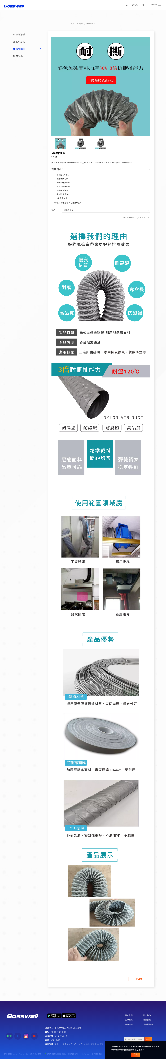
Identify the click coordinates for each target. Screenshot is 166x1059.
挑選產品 (80, 24)
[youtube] (34, 1036)
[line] (9, 1036)
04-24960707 (61, 1036)
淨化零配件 (91, 24)
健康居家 (18, 55)
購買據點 (147, 1020)
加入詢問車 (144, 217)
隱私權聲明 (148, 1024)
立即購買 (129, 1020)
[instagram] (26, 1036)
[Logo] (14, 6)
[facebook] (17, 1036)
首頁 (72, 24)
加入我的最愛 (128, 217)
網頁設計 (98, 1054)
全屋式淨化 (19, 41)
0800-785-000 (58, 1032)
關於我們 (129, 1015)
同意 (136, 1054)
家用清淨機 (19, 34)
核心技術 (147, 1015)
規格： (54, 210)
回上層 (139, 979)
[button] (121, 5)
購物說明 (129, 1024)
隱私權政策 (137, 1050)
